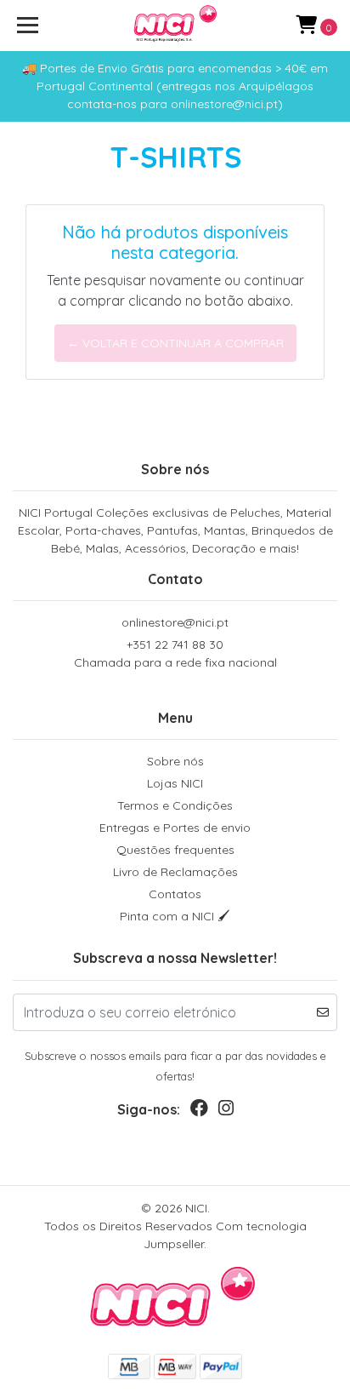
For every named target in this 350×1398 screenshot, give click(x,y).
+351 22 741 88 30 (175, 653)
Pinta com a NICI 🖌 (175, 916)
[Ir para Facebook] (199, 1111)
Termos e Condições (175, 805)
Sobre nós (175, 761)
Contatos (175, 894)
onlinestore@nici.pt (175, 622)
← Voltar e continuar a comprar (175, 343)
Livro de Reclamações (175, 871)
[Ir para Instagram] (226, 1111)
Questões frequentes (175, 849)
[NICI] (175, 25)
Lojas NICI (175, 783)
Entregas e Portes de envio (175, 827)
